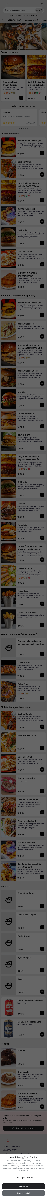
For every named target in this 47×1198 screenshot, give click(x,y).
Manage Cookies (25, 1177)
